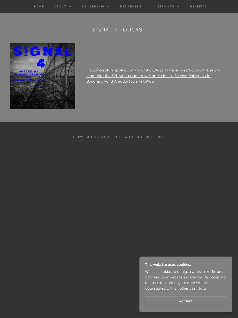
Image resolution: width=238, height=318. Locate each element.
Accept (186, 301)
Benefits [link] (198, 6)
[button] (62, 6)
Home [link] (39, 6)
